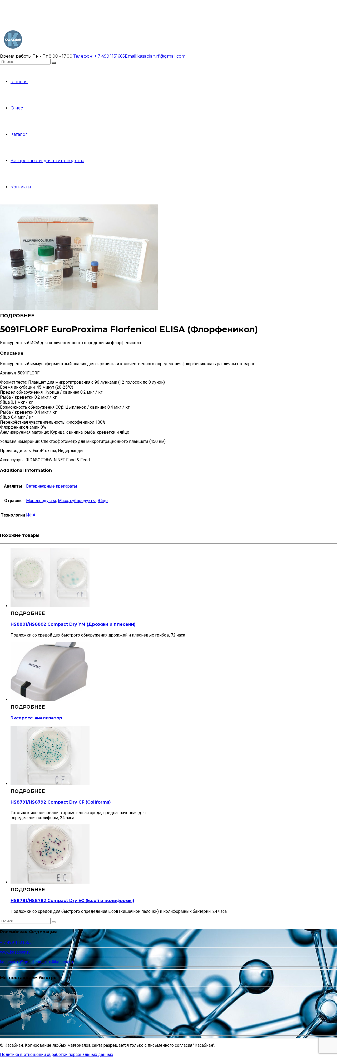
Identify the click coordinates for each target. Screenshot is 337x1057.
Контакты (21, 186)
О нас (17, 108)
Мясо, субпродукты (77, 500)
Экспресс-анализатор (36, 717)
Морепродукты (41, 500)
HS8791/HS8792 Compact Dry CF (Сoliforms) (61, 802)
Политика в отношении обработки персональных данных (56, 1054)
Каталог (19, 134)
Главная (19, 81)
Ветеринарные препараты (51, 486)
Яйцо (103, 500)
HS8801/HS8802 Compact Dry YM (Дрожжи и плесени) (73, 624)
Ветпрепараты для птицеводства (47, 160)
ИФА (30, 515)
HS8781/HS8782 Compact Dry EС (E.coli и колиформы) (72, 900)
